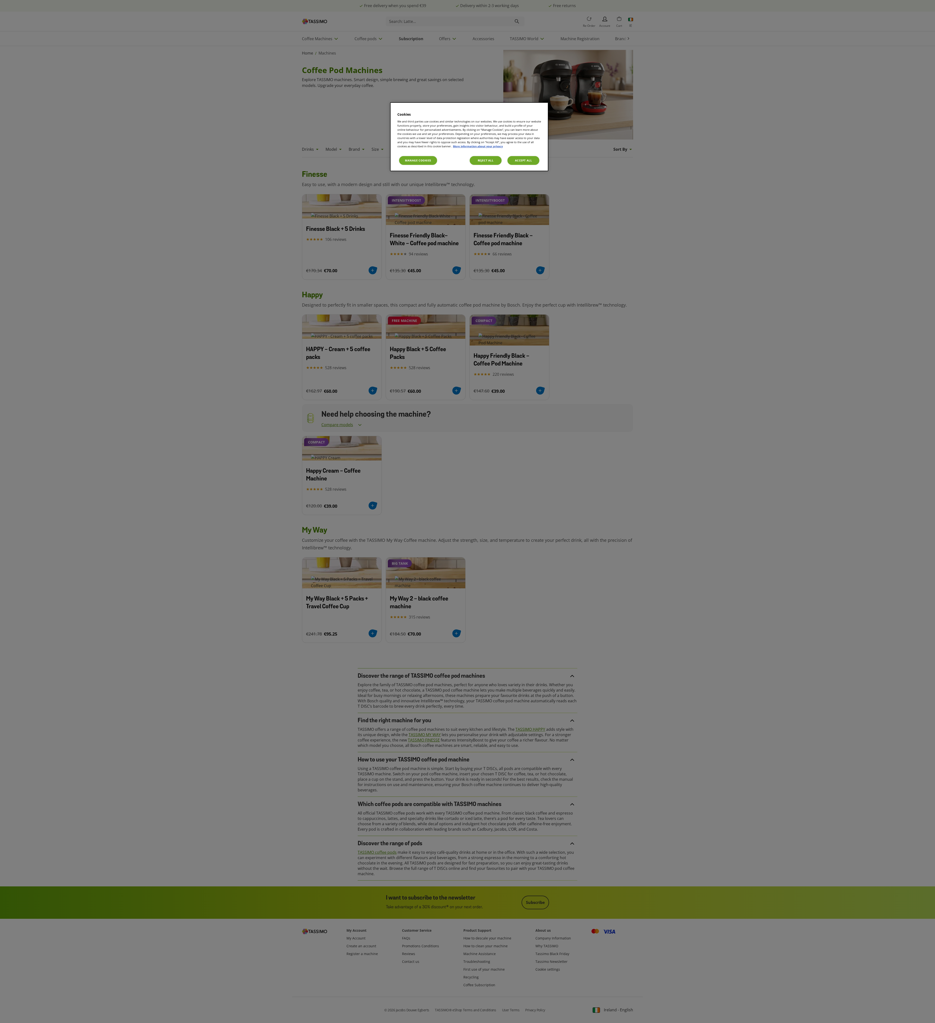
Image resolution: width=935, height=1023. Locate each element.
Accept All (523, 160)
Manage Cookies (418, 160)
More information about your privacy (478, 146)
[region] (469, 136)
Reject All (486, 160)
